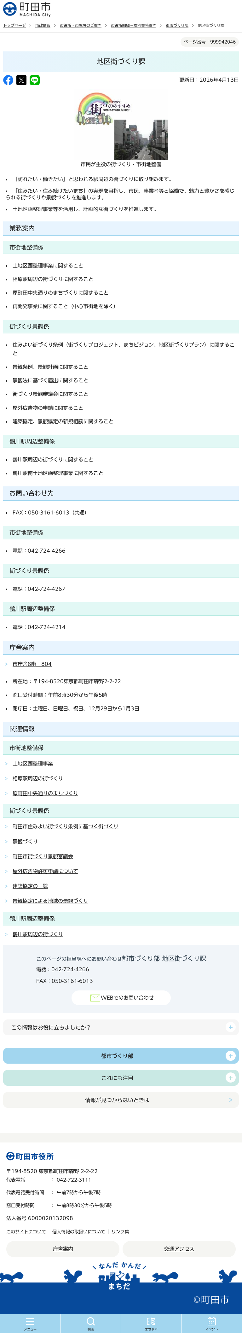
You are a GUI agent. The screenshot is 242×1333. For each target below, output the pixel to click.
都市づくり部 (177, 25)
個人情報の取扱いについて (78, 1232)
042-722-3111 (74, 1179)
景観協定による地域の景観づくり (50, 900)
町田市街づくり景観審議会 (43, 856)
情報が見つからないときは (117, 1100)
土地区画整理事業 (33, 763)
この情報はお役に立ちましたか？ (51, 1027)
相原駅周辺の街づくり (38, 778)
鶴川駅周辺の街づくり (38, 934)
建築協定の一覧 (30, 886)
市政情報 (42, 25)
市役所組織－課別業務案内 (133, 25)
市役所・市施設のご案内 (80, 25)
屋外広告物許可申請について (45, 871)
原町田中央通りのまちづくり (45, 793)
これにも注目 (117, 1078)
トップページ (14, 25)
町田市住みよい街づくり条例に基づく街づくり (65, 826)
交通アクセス (179, 1248)
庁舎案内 (63, 1248)
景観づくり (25, 841)
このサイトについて (26, 1232)
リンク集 (120, 1232)
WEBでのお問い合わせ (127, 997)
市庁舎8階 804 (32, 663)
